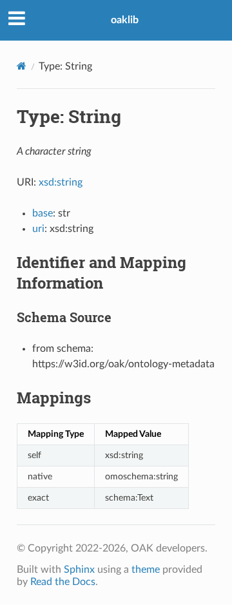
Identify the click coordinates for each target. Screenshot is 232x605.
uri (38, 229)
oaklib (125, 20)
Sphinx (79, 569)
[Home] (21, 66)
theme (145, 569)
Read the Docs (62, 582)
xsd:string (60, 182)
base (42, 213)
